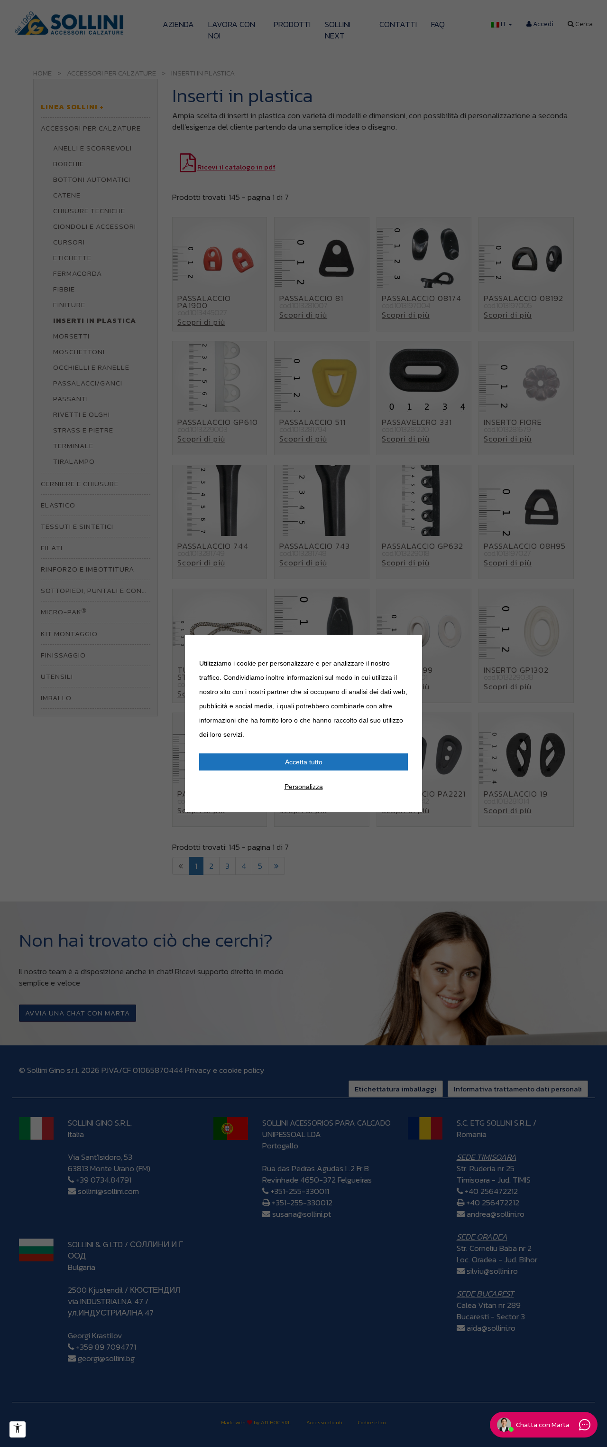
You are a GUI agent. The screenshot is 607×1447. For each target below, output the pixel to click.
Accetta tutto (303, 762)
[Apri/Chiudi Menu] (17, 1429)
